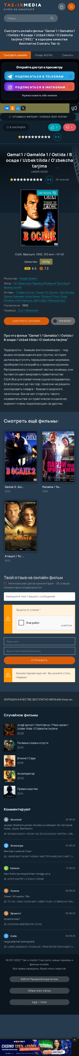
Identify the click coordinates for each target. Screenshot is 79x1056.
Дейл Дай (40, 300)
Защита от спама (27, 610)
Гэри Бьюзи (66, 292)
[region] (39, 81)
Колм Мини (32, 296)
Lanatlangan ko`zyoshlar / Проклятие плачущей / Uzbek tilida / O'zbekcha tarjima (41, 946)
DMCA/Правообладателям (39, 979)
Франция (29, 254)
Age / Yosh (39, 1002)
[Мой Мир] (18, 108)
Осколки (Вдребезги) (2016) (24, 924)
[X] (23, 108)
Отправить (39, 660)
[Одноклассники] (12, 108)
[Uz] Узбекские (28, 310)
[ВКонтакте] (7, 108)
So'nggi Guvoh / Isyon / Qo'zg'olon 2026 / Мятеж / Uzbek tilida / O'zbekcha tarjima (41, 833)
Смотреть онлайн (26, 321)
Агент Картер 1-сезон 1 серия (25, 879)
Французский (12, 287)
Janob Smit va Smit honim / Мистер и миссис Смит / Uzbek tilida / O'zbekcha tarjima (41, 856)
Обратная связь (39, 990)
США (18, 254)
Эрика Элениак (14, 296)
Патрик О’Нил (50, 296)
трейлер (65, 321)
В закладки (17, 127)
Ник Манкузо (23, 300)
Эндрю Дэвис (28, 278)
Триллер (62, 283)
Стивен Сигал (25, 292)
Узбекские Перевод (30, 283)
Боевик (50, 283)
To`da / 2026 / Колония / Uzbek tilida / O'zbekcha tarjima (41, 901)
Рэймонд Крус (57, 300)
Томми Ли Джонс (47, 292)
